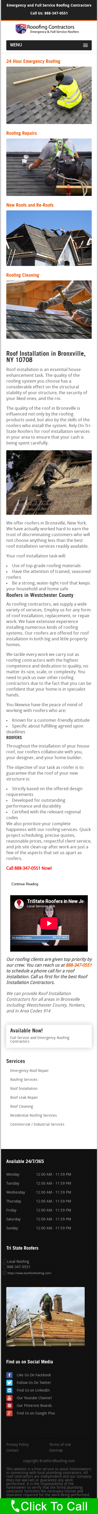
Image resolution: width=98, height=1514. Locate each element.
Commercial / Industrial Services (37, 1125)
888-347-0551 (56, 13)
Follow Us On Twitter (34, 1383)
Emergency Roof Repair (29, 1071)
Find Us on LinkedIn (33, 1391)
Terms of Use (60, 1445)
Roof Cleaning (21, 1107)
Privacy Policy (17, 1445)
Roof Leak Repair (24, 1098)
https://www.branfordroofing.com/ (29, 1273)
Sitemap (56, 1451)
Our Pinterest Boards (34, 1406)
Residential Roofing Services (33, 1116)
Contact (12, 1451)
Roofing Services (23, 1080)
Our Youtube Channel (34, 1398)
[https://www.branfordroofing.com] (49, 33)
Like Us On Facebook (34, 1375)
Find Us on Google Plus (36, 1414)
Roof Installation (23, 1089)
